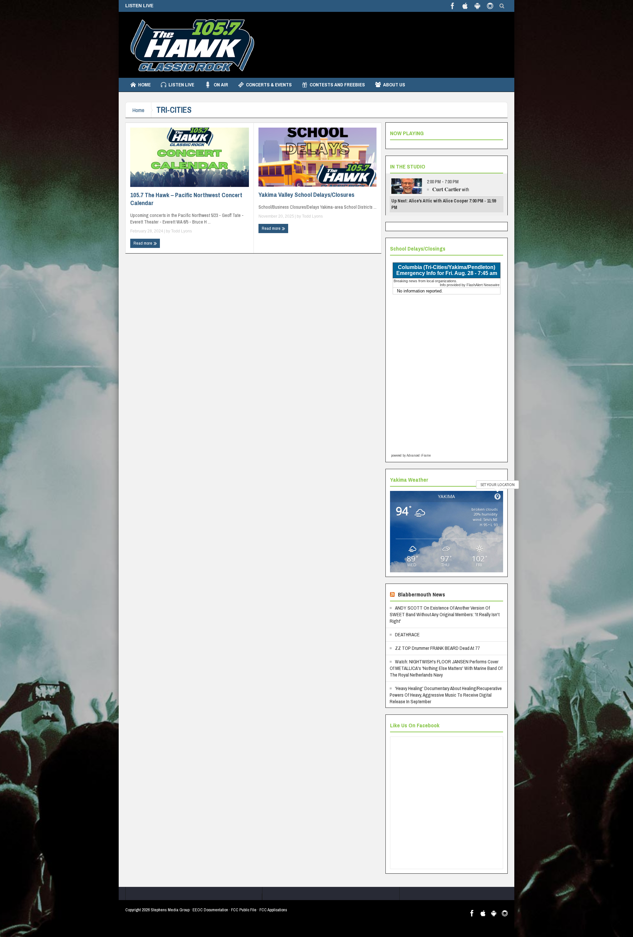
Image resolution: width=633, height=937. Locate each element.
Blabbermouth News (421, 594)
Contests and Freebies (337, 84)
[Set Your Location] (497, 496)
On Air (221, 84)
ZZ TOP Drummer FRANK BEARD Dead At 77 (437, 648)
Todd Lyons (181, 231)
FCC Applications (273, 910)
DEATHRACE (407, 634)
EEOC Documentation (210, 910)
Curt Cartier (446, 189)
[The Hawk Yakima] (191, 45)
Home (144, 84)
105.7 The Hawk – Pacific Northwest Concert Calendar (186, 199)
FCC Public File (243, 910)
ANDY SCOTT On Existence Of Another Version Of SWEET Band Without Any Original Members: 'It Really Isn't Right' (444, 614)
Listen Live (181, 84)
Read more (143, 243)
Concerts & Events (269, 84)
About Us (394, 84)
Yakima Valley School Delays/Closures (306, 194)
